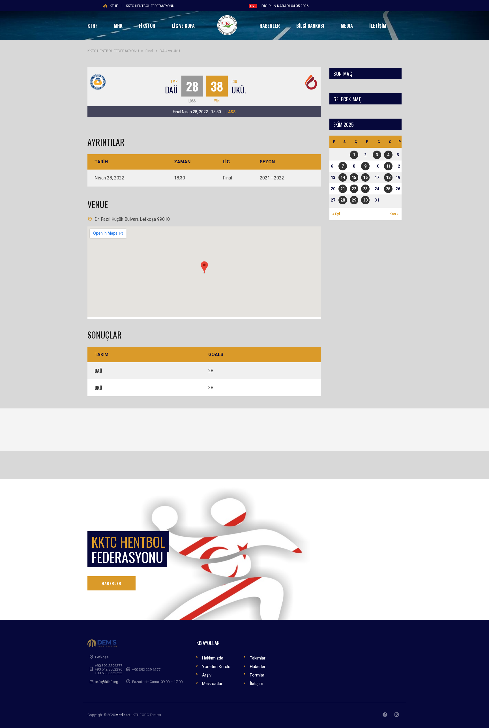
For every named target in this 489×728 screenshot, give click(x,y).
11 (388, 166)
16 (365, 177)
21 (342, 189)
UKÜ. (238, 90)
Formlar (257, 675)
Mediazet (122, 715)
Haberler (257, 666)
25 (388, 189)
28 (342, 200)
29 (354, 200)
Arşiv (206, 675)
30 (365, 200)
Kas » (394, 214)
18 (388, 177)
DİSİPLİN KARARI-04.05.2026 (284, 6)
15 (354, 177)
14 (342, 177)
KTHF (114, 6)
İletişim (256, 683)
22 (354, 189)
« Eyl (336, 214)
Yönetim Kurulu (216, 666)
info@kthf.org (106, 682)
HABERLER (111, 583)
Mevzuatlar (212, 683)
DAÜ (171, 90)
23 (365, 189)
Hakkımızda (212, 658)
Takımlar (257, 658)
